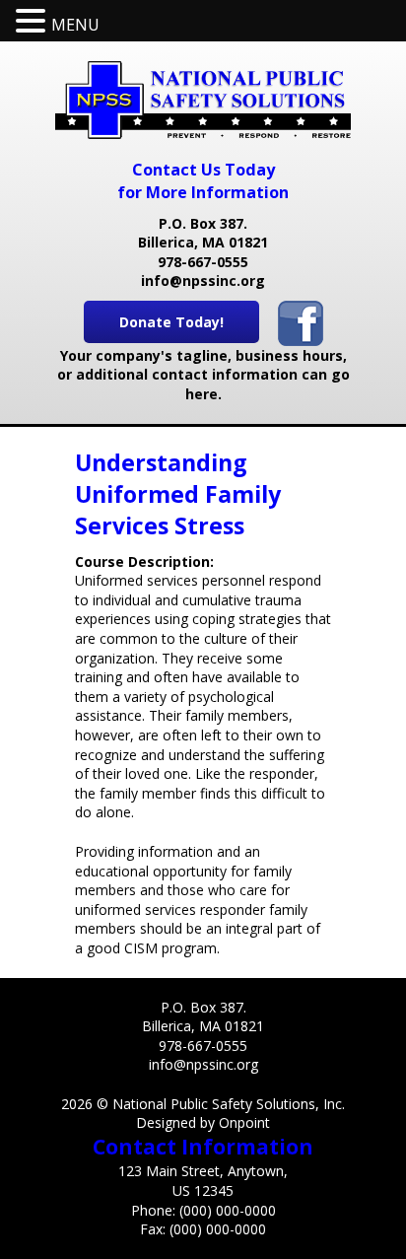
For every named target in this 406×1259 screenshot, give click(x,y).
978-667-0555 (203, 261)
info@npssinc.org (203, 280)
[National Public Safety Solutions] (203, 100)
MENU (75, 24)
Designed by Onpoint (203, 1122)
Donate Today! (171, 322)
